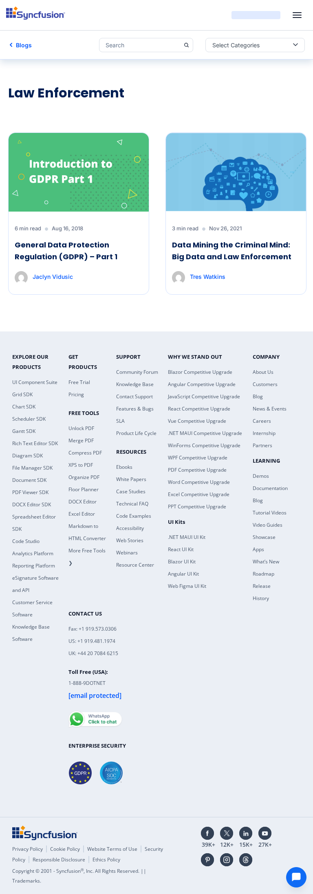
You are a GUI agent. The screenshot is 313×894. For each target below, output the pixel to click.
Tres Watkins (207, 276)
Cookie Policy (65, 848)
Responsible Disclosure (59, 859)
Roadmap (263, 573)
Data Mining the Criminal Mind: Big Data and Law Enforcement (231, 251)
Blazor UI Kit (182, 561)
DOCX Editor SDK (31, 504)
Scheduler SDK (29, 418)
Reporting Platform (33, 565)
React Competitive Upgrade (199, 408)
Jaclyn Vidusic (53, 276)
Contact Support (134, 396)
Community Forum (137, 372)
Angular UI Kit (183, 573)
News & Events (270, 408)
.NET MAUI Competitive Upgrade (205, 433)
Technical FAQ (132, 503)
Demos (261, 475)
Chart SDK (23, 406)
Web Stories (129, 540)
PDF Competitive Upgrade (197, 469)
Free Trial (79, 382)
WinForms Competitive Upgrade (204, 445)
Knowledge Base (135, 384)
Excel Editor (81, 513)
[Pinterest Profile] (207, 859)
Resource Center (135, 564)
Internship (264, 433)
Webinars (127, 552)
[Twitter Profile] (226, 833)
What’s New (266, 561)
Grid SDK (22, 394)
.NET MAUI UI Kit (186, 537)
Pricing (76, 394)
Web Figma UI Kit (187, 586)
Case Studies (130, 491)
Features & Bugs (135, 408)
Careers (262, 420)
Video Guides (267, 524)
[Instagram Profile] (226, 859)
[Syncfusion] (44, 833)
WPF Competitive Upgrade (197, 457)
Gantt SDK (23, 431)
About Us (263, 372)
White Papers (131, 479)
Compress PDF (85, 452)
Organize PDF (83, 477)
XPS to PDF (80, 464)
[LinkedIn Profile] (245, 833)
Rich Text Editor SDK (35, 443)
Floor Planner (83, 489)
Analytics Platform (32, 553)
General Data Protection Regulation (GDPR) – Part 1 (66, 251)
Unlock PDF (81, 428)
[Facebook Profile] (207, 833)
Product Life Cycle (136, 433)
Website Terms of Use (112, 848)
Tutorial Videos (270, 512)
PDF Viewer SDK (30, 492)
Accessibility (130, 528)
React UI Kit (181, 549)
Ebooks (124, 467)
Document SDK (29, 480)
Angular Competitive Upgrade (202, 384)
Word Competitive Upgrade (199, 482)
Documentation (270, 488)
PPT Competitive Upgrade (197, 506)
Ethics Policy (106, 859)
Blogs (24, 45)
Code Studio (26, 541)
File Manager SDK (32, 467)
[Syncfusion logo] (35, 13)
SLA (120, 420)
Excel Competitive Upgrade (198, 494)
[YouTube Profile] (264, 833)
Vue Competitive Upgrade (197, 420)
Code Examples (133, 515)
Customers (265, 384)
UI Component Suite (34, 382)
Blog (258, 396)
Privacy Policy (27, 848)
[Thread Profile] (245, 859)
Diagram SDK (27, 455)
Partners (262, 445)
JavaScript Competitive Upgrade (204, 396)
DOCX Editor (82, 501)
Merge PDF (81, 440)
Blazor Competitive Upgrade (200, 372)
